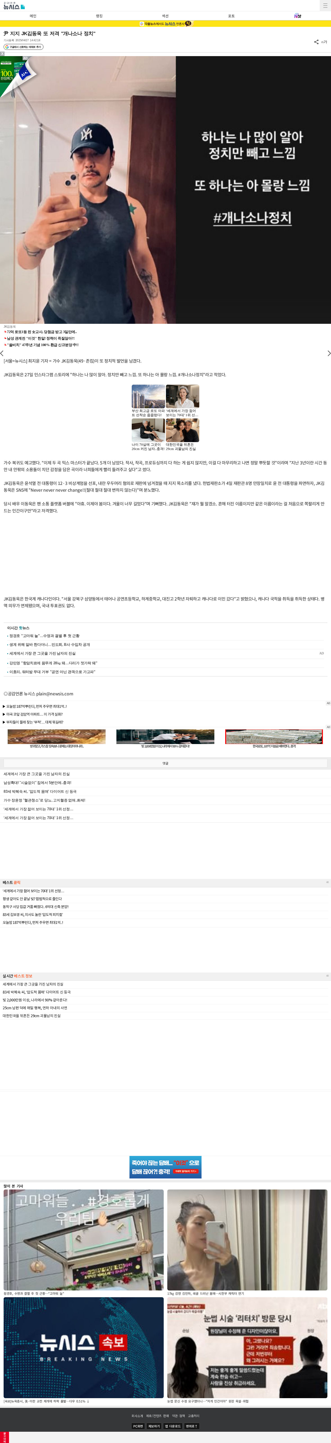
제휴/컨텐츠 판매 (157, 1415)
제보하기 (154, 1426)
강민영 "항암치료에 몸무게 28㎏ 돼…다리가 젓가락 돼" (53, 663)
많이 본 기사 (13, 1186)
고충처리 (194, 1415)
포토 (231, 15)
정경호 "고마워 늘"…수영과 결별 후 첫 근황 (44, 636)
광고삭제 (4, 1437)
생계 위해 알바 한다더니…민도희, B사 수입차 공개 (49, 644)
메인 (33, 15)
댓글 (165, 763)
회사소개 (137, 1415)
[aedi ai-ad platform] (26, 58)
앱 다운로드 (173, 1426)
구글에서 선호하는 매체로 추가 (25, 47)
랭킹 (99, 15)
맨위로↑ (192, 1426)
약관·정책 (178, 1415)
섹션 (165, 15)
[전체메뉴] (325, 5)
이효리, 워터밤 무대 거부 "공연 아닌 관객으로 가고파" (52, 672)
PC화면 (138, 1426)
